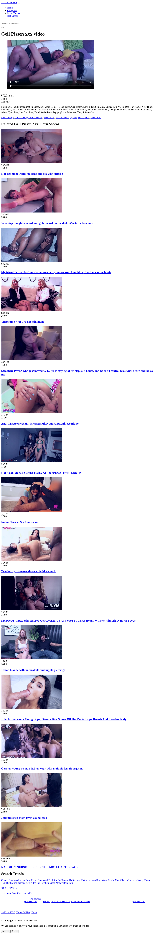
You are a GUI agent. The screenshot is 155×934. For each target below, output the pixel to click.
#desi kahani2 (62, 117)
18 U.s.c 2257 (8, 912)
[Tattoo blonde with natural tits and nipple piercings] (31, 658)
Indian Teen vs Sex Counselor (19, 522)
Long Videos (13, 13)
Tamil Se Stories (9, 883)
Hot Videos (12, 16)
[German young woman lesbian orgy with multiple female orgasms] (31, 757)
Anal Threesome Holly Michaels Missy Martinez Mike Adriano (40, 423)
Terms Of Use (23, 912)
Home (10, 7)
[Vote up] (2, 94)
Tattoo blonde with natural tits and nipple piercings (33, 670)
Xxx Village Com (123, 880)
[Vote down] (5, 94)
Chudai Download (10, 880)
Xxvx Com (25, 880)
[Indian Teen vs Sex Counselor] (31, 510)
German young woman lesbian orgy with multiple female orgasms (42, 768)
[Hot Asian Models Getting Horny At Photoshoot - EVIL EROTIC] (31, 461)
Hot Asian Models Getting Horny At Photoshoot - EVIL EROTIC (41, 472)
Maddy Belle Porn (64, 883)
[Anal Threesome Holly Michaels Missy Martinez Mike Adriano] (31, 412)
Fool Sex (52, 880)
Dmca (34, 912)
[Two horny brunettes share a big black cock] (31, 560)
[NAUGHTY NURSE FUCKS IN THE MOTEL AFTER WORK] (31, 855)
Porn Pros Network (60, 901)
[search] (2, 27)
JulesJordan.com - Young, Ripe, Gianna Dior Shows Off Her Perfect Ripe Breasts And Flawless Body (63, 719)
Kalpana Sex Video (26, 883)
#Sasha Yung (21, 117)
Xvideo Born (95, 880)
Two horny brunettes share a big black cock (28, 571)
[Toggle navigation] (19, 3)
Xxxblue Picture (80, 880)
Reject (14, 931)
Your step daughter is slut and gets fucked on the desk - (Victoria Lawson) (46, 223)
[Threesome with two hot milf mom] (31, 310)
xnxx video (28, 893)
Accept (5, 931)
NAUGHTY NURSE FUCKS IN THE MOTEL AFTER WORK (41, 867)
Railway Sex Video (46, 883)
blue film (16, 893)
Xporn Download (39, 880)
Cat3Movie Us (65, 880)
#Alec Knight (7, 117)
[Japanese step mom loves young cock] (31, 806)
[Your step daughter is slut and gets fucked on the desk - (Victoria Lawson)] (31, 211)
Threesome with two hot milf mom (22, 321)
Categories (12, 10)
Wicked (46, 901)
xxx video (6, 893)
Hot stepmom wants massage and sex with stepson (32, 173)
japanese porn (30, 901)
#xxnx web (49, 117)
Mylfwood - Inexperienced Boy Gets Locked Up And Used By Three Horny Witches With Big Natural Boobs (68, 620)
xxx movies (35, 898)
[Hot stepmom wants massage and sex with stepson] (31, 162)
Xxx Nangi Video (141, 880)
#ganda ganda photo (79, 117)
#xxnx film (96, 117)
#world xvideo (35, 117)
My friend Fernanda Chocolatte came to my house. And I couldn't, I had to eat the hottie (56, 272)
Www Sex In (108, 880)
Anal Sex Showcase (80, 901)
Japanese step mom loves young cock (24, 817)
